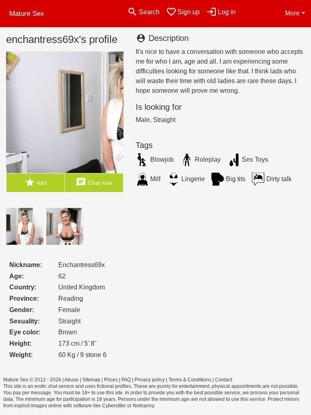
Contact (223, 380)
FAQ (126, 380)
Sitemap (91, 380)
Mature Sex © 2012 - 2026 (32, 380)
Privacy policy (149, 380)
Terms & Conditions (189, 380)
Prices (111, 380)
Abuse (71, 380)
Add (36, 182)
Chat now (94, 182)
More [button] (292, 13)
